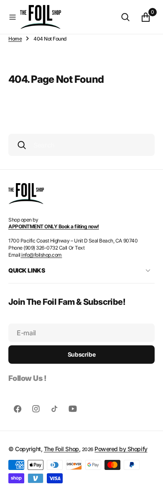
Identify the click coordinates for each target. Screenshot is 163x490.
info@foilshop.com (41, 255)
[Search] (125, 17)
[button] (12, 17)
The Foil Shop (61, 448)
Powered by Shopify (120, 448)
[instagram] (36, 409)
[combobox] (81, 145)
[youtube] (73, 409)
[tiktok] (54, 409)
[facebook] (17, 409)
